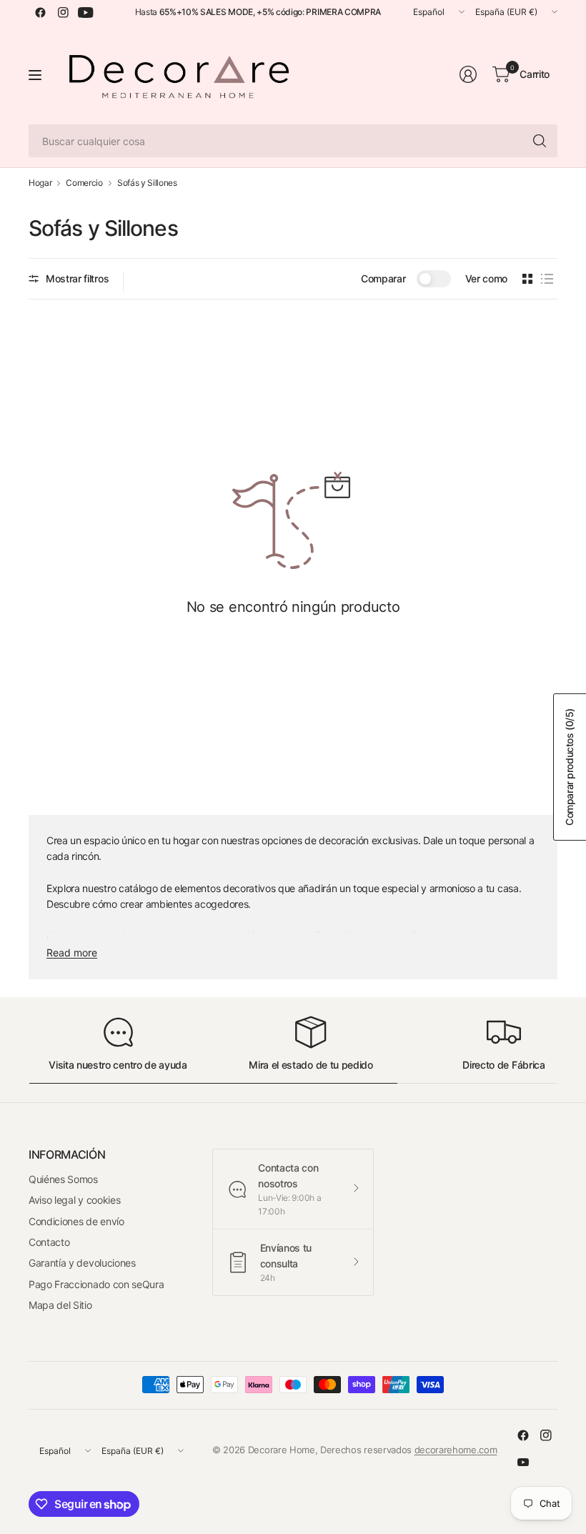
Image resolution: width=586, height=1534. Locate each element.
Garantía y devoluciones (82, 1263)
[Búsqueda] (539, 140)
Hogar (40, 183)
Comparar (383, 278)
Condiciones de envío (76, 1221)
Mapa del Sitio (60, 1305)
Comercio (84, 183)
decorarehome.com (455, 1449)
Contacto (49, 1242)
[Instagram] (62, 12)
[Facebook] (40, 12)
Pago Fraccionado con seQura (96, 1284)
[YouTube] (85, 12)
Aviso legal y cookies (74, 1200)
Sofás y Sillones (147, 183)
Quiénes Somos (63, 1179)
